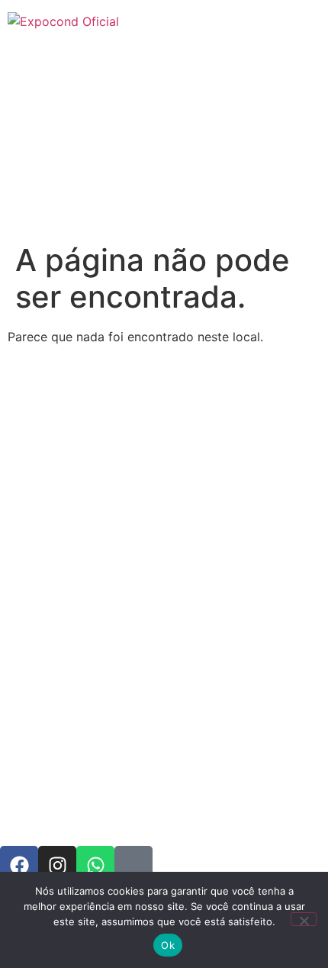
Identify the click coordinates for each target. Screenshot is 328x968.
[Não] (304, 919)
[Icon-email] (133, 865)
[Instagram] (57, 865)
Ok (168, 945)
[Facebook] (19, 865)
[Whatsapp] (95, 865)
